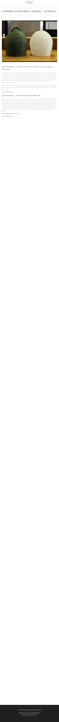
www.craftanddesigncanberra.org (10, 113)
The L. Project (33, 715)
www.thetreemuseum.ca (8, 116)
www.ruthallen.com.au (7, 92)
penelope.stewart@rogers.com (33, 710)
